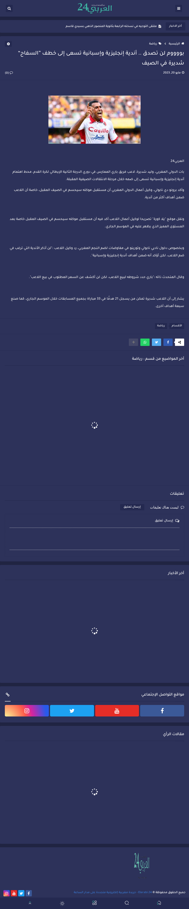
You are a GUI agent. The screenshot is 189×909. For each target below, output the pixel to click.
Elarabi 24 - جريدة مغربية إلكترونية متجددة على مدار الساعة (113, 892)
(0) (7, 73)
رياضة (153, 44)
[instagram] (27, 710)
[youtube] (117, 710)
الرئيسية (174, 44)
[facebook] (162, 710)
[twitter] (72, 710)
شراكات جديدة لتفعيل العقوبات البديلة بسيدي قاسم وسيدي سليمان (110, 26)
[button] (168, 342)
